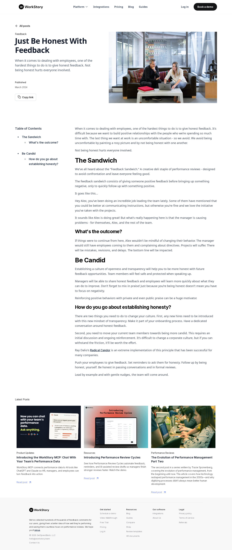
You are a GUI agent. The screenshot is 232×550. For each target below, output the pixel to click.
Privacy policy (185, 513)
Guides (143, 7)
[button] (81, 7)
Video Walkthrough (108, 518)
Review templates (134, 531)
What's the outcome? (43, 142)
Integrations (101, 7)
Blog (131, 7)
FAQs (128, 527)
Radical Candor (100, 350)
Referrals (183, 522)
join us (37, 530)
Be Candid (29, 153)
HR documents (133, 536)
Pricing (118, 7)
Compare (130, 522)
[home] (31, 6)
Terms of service (186, 518)
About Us (157, 518)
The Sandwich (31, 137)
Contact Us (34, 542)
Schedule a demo (108, 513)
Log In (102, 531)
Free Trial (104, 522)
